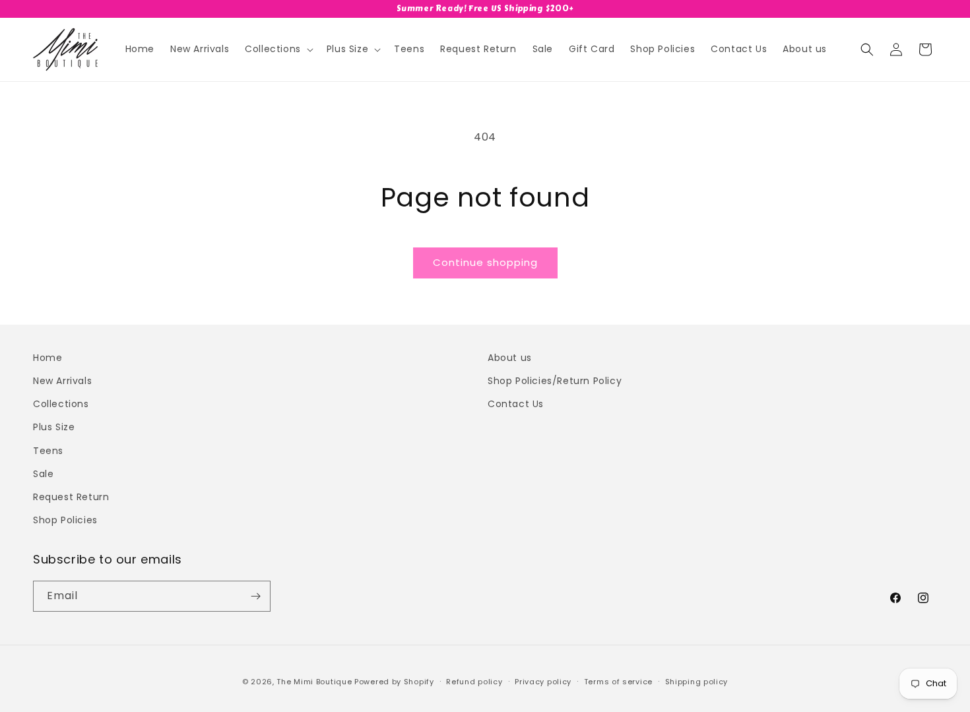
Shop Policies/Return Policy (555, 380)
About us (510, 357)
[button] (278, 49)
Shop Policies (65, 520)
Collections (61, 403)
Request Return (71, 496)
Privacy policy (543, 681)
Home (47, 357)
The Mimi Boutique (314, 681)
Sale (43, 473)
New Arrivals (62, 380)
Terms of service (618, 681)
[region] (485, 9)
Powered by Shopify (394, 681)
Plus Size (54, 427)
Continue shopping (485, 262)
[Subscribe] (255, 596)
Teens (48, 450)
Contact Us (516, 403)
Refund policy (474, 681)
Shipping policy (696, 681)
